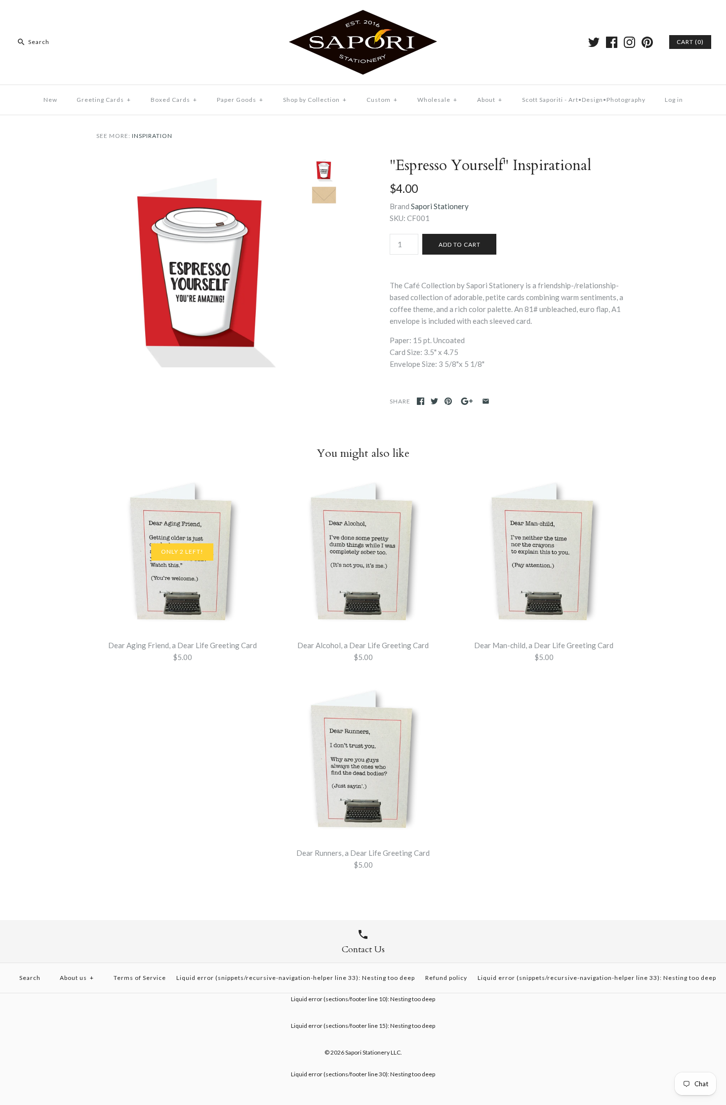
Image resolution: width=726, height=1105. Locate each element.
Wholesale (437, 99)
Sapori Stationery (440, 206)
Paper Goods (240, 99)
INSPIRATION (152, 135)
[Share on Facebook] (420, 401)
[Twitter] (594, 42)
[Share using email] (485, 401)
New (50, 99)
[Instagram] (629, 42)
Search (29, 977)
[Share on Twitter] (434, 401)
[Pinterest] (647, 42)
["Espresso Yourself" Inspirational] (201, 162)
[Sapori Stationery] (363, 15)
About (489, 99)
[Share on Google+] (467, 401)
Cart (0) (690, 41)
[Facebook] (611, 42)
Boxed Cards (174, 99)
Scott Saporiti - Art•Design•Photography (583, 99)
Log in (674, 99)
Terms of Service (140, 977)
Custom (382, 99)
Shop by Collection (315, 99)
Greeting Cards (104, 99)
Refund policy (446, 977)
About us (77, 977)
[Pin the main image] (448, 401)
